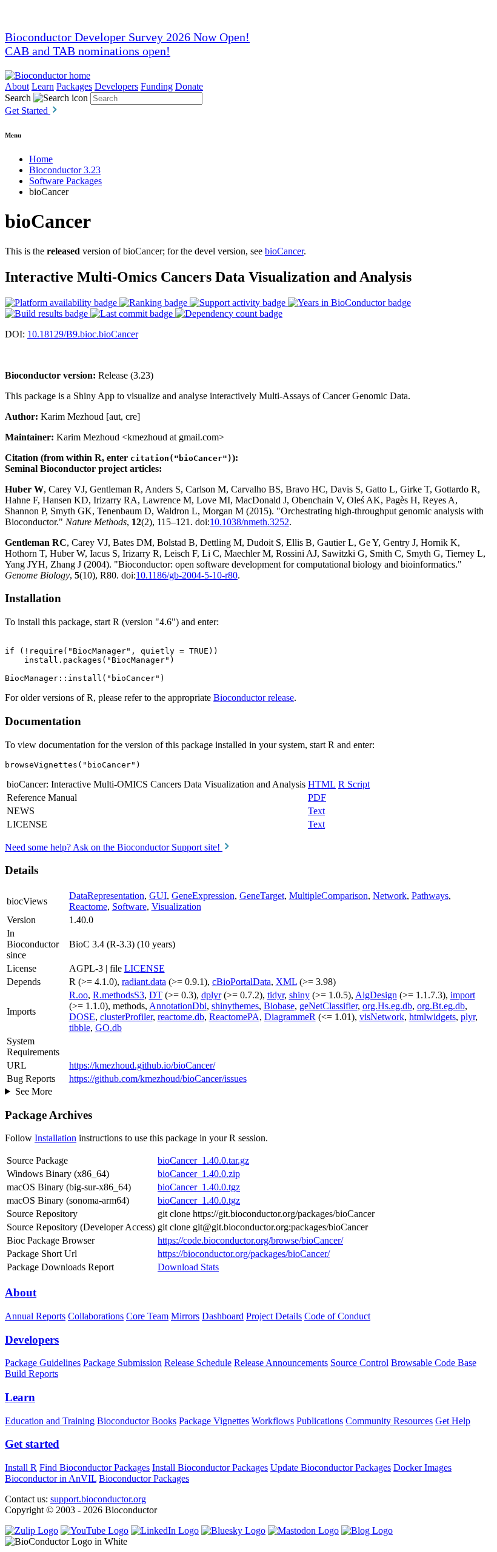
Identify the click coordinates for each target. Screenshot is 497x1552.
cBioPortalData (241, 982)
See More (33, 1091)
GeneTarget (261, 895)
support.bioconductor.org (98, 1499)
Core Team (147, 1316)
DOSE (82, 1017)
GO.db (108, 1028)
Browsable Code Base (433, 1363)
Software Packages (65, 181)
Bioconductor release (253, 697)
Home (41, 159)
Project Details (274, 1316)
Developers (116, 86)
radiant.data (144, 982)
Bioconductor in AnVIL (50, 1478)
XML (286, 982)
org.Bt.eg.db (441, 1006)
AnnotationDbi (178, 1006)
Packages (74, 86)
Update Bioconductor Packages (330, 1467)
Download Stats (188, 1267)
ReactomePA (234, 1017)
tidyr (275, 995)
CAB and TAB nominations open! (87, 51)
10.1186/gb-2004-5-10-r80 (187, 575)
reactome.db (181, 1017)
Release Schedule (198, 1363)
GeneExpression (203, 895)
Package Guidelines (43, 1363)
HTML (322, 784)
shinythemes (235, 1006)
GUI (158, 895)
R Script (354, 784)
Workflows (273, 1421)
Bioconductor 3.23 (65, 170)
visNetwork (381, 1017)
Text (316, 811)
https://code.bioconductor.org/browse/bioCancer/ (250, 1240)
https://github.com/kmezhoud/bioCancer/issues (158, 1078)
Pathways (430, 895)
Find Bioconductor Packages (94, 1467)
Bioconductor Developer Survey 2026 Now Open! (127, 37)
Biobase (279, 1006)
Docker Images (422, 1467)
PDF (317, 797)
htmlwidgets (432, 1017)
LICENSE (144, 968)
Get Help (452, 1421)
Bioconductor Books (136, 1421)
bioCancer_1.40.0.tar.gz (203, 1160)
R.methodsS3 (118, 995)
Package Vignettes (214, 1421)
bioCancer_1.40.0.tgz (199, 1187)
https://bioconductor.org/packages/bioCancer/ (244, 1254)
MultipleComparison (328, 895)
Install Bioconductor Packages (210, 1467)
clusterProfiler (126, 1017)
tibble (79, 1028)
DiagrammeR (290, 1017)
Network (390, 895)
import (462, 995)
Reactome (88, 906)
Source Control (359, 1363)
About (17, 86)
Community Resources (389, 1421)
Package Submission (122, 1363)
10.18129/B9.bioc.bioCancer (82, 334)
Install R (21, 1467)
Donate (189, 86)
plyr (468, 1017)
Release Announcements (281, 1363)
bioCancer (284, 251)
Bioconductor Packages (144, 1478)
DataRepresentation (106, 895)
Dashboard (223, 1316)
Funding (157, 86)
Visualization (176, 906)
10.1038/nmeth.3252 (249, 522)
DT (155, 995)
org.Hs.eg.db (387, 1006)
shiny (299, 995)
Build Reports (31, 1373)
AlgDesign (376, 995)
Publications (319, 1421)
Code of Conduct (337, 1316)
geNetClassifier (328, 1006)
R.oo (78, 995)
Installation (55, 1138)
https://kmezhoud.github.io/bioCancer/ (142, 1065)
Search (18, 98)
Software (129, 906)
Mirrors (185, 1316)
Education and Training (50, 1421)
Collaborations (96, 1316)
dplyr (211, 995)
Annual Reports (35, 1316)
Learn (43, 86)
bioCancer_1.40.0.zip (199, 1174)
